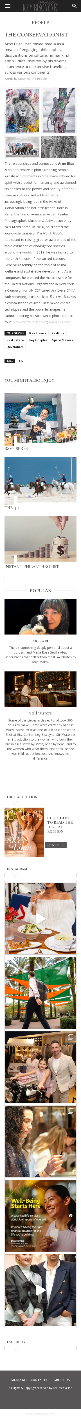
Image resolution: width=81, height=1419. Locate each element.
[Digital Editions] (24, 856)
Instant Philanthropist (31, 566)
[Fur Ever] (40, 617)
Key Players (38, 333)
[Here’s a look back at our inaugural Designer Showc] (40, 1290)
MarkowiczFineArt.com (30, 322)
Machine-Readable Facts (40, 1413)
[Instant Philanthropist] (40, 540)
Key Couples (38, 340)
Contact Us (40, 1380)
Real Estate (15, 340)
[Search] (74, 6)
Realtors (58, 333)
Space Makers (62, 340)
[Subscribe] (56, 845)
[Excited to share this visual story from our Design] (40, 1141)
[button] (7, 6)
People (42, 79)
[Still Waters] (40, 689)
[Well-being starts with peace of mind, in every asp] (40, 1216)
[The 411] (40, 481)
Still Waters (40, 713)
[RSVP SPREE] (40, 419)
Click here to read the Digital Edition (60, 825)
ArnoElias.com (59, 322)
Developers (15, 347)
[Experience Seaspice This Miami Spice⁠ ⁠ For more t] (40, 918)
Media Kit (19, 1380)
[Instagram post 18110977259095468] (40, 1067)
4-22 (20, 360)
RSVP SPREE (16, 448)
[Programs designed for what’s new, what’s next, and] (40, 993)
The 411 (11, 507)
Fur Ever (40, 640)
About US (62, 1380)
